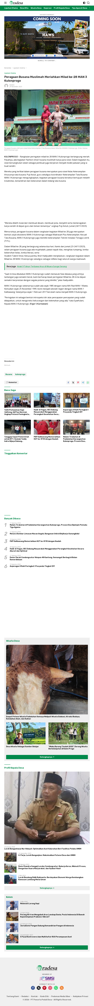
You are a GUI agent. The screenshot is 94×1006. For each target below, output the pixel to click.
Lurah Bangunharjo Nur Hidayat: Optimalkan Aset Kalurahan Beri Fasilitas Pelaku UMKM (42, 849)
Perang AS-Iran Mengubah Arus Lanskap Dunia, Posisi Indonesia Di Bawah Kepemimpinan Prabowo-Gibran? (52, 916)
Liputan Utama (10, 73)
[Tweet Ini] (73, 382)
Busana (9, 374)
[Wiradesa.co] (15, 3)
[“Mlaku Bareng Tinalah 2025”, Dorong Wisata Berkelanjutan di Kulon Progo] (68, 733)
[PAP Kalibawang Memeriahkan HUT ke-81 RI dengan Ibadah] (47, 427)
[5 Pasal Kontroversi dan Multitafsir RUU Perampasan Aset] (12, 938)
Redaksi (11, 85)
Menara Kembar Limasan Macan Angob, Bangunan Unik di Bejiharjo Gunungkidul (44, 534)
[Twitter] (39, 988)
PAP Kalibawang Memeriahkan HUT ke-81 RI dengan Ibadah (47, 438)
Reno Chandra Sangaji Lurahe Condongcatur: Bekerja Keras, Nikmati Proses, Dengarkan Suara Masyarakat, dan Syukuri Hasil (52, 867)
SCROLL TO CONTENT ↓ (47, 60)
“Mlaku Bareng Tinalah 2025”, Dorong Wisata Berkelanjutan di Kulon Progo (68, 748)
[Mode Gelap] (84, 3)
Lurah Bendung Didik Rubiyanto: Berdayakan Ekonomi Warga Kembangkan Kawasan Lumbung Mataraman (50, 878)
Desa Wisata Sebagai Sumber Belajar (22, 747)
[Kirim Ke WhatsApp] (88, 382)
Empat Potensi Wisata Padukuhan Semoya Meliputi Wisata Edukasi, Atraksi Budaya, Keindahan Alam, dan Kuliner (43, 718)
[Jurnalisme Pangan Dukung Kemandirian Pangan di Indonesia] (12, 927)
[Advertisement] (47, 202)
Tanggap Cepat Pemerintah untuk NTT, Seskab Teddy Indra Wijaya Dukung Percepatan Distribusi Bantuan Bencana (16, 439)
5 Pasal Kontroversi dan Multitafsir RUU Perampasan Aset (46, 937)
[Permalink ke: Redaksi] (6, 85)
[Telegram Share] (83, 382)
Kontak (34, 996)
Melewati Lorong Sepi (29, 904)
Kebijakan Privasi (80, 996)
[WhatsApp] (56, 988)
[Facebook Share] (68, 382)
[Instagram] (50, 988)
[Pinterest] (44, 988)
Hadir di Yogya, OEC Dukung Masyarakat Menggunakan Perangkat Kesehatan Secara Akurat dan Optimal (47, 412)
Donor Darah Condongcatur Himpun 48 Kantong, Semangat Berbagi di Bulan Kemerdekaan (43, 558)
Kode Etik (44, 996)
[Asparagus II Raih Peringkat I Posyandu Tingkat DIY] (76, 400)
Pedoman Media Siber (60, 996)
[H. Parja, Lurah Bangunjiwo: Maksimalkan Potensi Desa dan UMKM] (10, 857)
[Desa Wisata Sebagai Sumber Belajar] (26, 733)
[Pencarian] (88, 3)
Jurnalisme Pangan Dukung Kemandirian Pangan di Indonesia (47, 926)
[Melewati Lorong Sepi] (12, 905)
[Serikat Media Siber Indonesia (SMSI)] (47, 978)
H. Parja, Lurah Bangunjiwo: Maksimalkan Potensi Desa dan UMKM (46, 855)
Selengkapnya (46, 757)
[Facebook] (33, 988)
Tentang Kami (12, 996)
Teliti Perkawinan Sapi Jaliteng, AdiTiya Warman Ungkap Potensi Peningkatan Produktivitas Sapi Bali (17, 412)
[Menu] (6, 3)
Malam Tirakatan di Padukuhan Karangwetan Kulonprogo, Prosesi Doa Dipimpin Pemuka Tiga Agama (76, 439)
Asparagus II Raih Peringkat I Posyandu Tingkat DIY (75, 411)
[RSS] (62, 988)
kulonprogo (20, 374)
